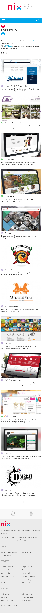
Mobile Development (8, 576)
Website (4, 597)
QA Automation (6, 583)
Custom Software (7, 567)
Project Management (29, 576)
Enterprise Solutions (8, 570)
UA (38, 20)
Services (5, 561)
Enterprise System (7, 600)
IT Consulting (26, 580)
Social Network (27, 600)
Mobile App (5, 594)
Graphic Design (27, 567)
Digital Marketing (27, 573)
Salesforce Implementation (31, 583)
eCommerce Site (27, 594)
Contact (5, 546)
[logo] (14, 6)
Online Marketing (27, 597)
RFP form (8, 46)
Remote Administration (29, 570)
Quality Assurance (7, 580)
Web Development (7, 573)
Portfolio (5, 588)
